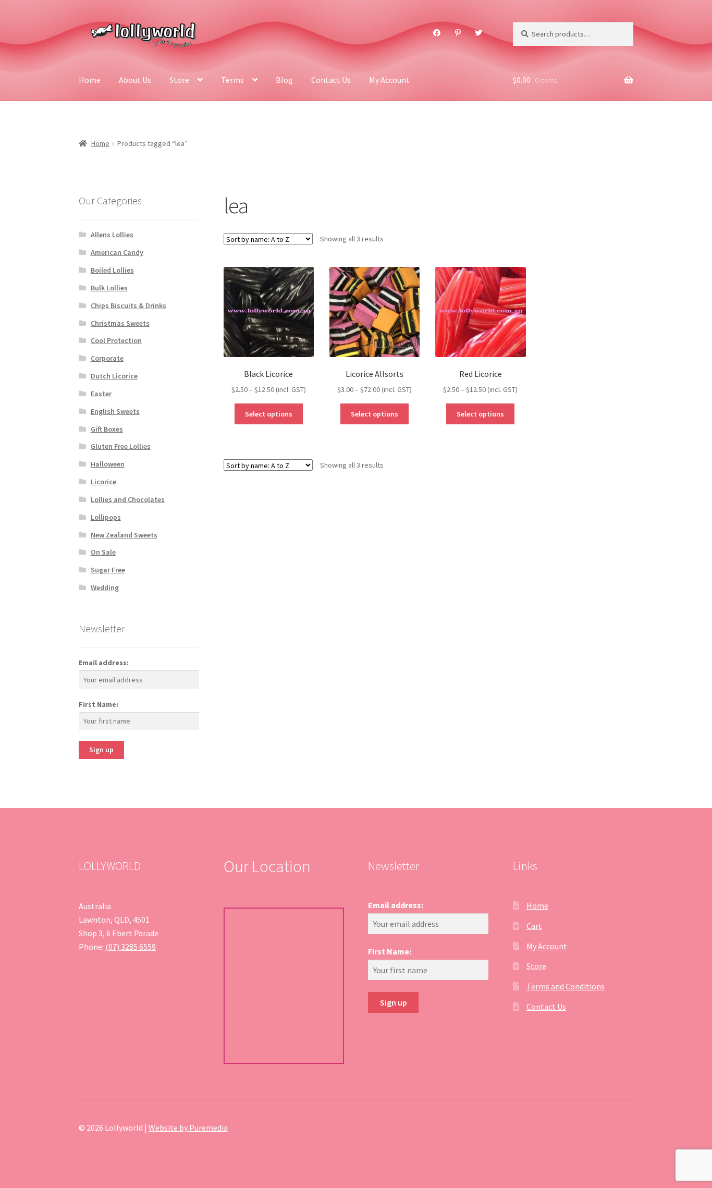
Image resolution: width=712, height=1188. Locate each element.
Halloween (108, 464)
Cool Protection (116, 340)
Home (90, 80)
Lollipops (106, 517)
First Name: (98, 704)
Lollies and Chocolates (128, 499)
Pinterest (457, 33)
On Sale (103, 552)
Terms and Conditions (565, 986)
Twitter (479, 33)
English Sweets (115, 411)
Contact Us (331, 80)
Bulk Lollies (109, 287)
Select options (268, 414)
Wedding (105, 587)
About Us (135, 80)
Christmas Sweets (120, 323)
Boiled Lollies (112, 270)
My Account (389, 80)
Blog (284, 80)
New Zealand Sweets (124, 535)
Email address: (104, 662)
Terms (232, 80)
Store (179, 80)
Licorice (103, 481)
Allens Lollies (112, 234)
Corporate (107, 358)
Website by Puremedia (188, 1127)
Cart (534, 926)
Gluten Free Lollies (121, 446)
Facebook (437, 33)
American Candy (117, 252)
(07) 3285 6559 (130, 946)
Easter (101, 393)
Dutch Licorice (114, 376)
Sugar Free (108, 569)
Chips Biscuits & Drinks (128, 305)
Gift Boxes (107, 429)
